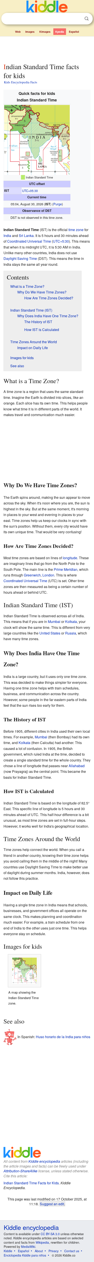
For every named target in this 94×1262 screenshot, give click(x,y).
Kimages (44, 32)
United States (49, 633)
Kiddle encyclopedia (44, 1161)
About (39, 1251)
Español (74, 32)
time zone (76, 229)
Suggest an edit (52, 1203)
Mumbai (54, 621)
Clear (77, 18)
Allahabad (77, 765)
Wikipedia (42, 1242)
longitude (70, 557)
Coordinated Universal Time (29, 241)
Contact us (71, 1251)
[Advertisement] (47, 49)
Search (86, 19)
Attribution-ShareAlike (20, 1170)
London (48, 575)
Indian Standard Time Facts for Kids (31, 1182)
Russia (70, 633)
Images (30, 32)
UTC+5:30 (61, 241)
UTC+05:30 (30, 190)
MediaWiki (28, 1246)
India (7, 235)
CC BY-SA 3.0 (50, 1234)
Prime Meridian (65, 569)
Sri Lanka (26, 235)
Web (18, 32)
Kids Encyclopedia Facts (20, 82)
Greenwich (32, 575)
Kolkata (71, 621)
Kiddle (8, 1251)
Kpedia (59, 32)
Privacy (54, 1251)
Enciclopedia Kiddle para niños (25, 1255)
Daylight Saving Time (20, 258)
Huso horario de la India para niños (63, 1036)
